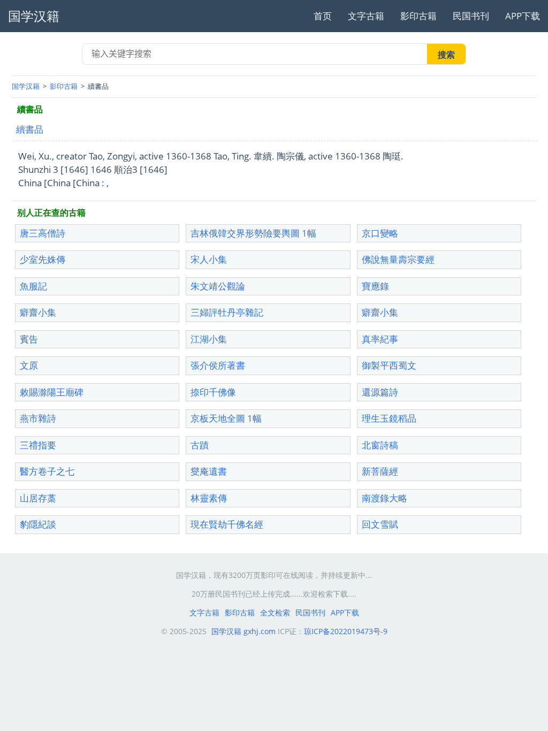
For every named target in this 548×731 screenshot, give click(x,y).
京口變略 (380, 233)
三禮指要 (38, 445)
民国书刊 (471, 16)
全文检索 (275, 612)
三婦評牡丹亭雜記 (227, 312)
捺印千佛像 (213, 392)
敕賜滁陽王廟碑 (51, 392)
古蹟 (200, 445)
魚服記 (33, 286)
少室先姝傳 (42, 259)
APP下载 (522, 16)
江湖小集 (209, 339)
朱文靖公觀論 (218, 286)
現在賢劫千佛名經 (227, 524)
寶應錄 (375, 286)
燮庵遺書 (209, 471)
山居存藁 (38, 498)
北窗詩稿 (380, 445)
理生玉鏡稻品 (389, 418)
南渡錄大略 (384, 498)
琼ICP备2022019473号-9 (345, 631)
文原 (29, 365)
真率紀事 (380, 339)
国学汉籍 (26, 86)
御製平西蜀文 (389, 365)
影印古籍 (418, 16)
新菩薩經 (380, 471)
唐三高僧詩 (42, 233)
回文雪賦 (380, 524)
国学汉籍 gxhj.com (243, 631)
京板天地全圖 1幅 (226, 418)
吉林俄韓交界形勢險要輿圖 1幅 (253, 233)
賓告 (29, 339)
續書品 (29, 129)
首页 (323, 16)
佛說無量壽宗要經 (398, 259)
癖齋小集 (38, 312)
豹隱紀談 (38, 524)
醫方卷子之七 (47, 471)
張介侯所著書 (218, 365)
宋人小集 (209, 259)
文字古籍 (366, 16)
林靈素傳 (209, 498)
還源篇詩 (380, 392)
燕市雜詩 (38, 418)
